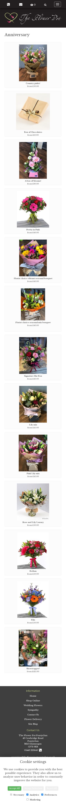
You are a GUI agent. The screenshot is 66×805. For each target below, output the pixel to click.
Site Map (33, 724)
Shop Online (33, 700)
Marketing (34, 800)
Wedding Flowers (33, 705)
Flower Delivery (33, 719)
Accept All (14, 788)
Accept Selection (33, 788)
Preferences (50, 795)
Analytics (34, 795)
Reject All (52, 788)
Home (33, 696)
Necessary (18, 795)
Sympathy (33, 710)
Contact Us (33, 714)
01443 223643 (31, 750)
